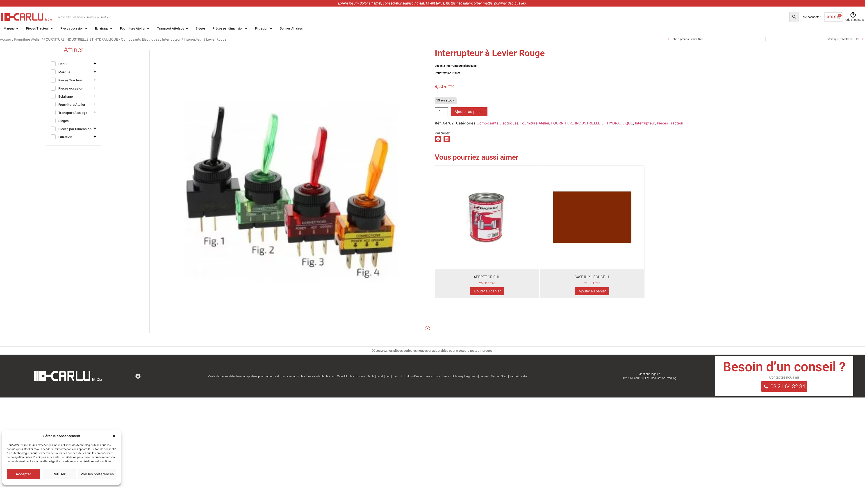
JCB (402, 376)
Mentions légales (649, 374)
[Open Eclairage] (111, 28)
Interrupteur (171, 39)
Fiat (388, 376)
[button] (114, 436)
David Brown (357, 376)
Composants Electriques (140, 39)
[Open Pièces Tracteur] (51, 28)
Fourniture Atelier (27, 39)
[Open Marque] (17, 28)
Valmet (514, 376)
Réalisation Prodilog (663, 378)
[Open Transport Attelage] (187, 28)
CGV (646, 378)
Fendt (380, 376)
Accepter (23, 474)
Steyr (504, 376)
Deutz (370, 376)
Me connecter (811, 17)
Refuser (59, 474)
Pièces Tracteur (670, 123)
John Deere (414, 376)
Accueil (5, 39)
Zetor (524, 376)
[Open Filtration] (271, 28)
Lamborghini (432, 376)
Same (495, 376)
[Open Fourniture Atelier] (148, 28)
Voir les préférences (97, 474)
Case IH (342, 376)
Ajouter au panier (469, 111)
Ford (395, 376)
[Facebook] (138, 376)
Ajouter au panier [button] (487, 291)
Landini (446, 376)
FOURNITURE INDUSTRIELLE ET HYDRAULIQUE (81, 39)
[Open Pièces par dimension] (246, 28)
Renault (484, 376)
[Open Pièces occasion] (86, 28)
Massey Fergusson (465, 376)
